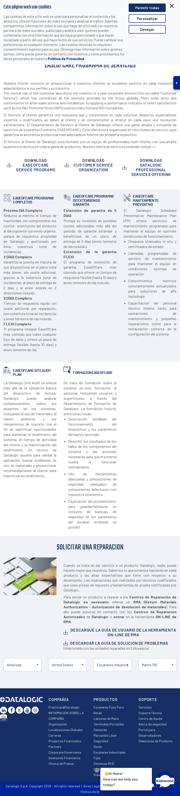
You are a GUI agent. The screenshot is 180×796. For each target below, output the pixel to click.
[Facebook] (11, 710)
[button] (22, 664)
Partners (55, 747)
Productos (106, 699)
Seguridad (101, 741)
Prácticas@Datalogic (64, 707)
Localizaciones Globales (66, 730)
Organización (58, 724)
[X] (19, 710)
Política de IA (90, 792)
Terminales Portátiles (109, 724)
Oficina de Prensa (61, 764)
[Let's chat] (165, 781)
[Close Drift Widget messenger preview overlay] (97, 770)
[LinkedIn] (3, 710)
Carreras (55, 735)
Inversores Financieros (64, 758)
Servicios (145, 707)
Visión (98, 747)
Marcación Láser (105, 735)
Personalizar (147, 18)
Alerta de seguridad (153, 724)
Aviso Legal (91, 786)
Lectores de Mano (106, 718)
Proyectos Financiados (65, 741)
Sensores (100, 730)
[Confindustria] (3, 717)
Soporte (148, 699)
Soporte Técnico (150, 713)
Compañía (59, 699)
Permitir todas (147, 8)
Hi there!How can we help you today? (120, 779)
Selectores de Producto (155, 741)
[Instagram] (35, 710)
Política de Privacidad (66, 59)
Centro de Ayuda (150, 718)
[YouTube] (27, 710)
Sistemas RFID (104, 764)
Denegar (147, 29)
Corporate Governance (65, 752)
